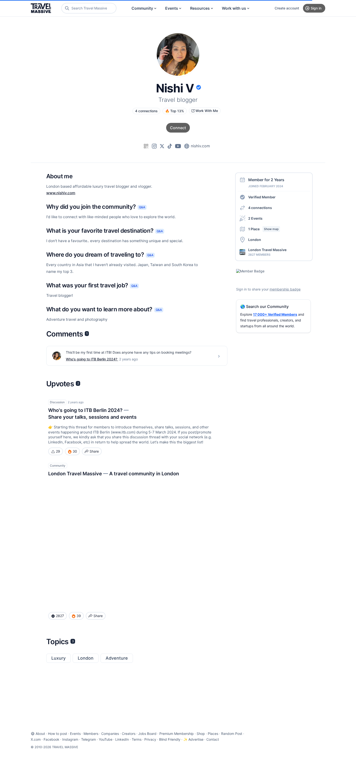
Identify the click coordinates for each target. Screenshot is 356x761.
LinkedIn (122, 739)
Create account (287, 8)
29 (58, 451)
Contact (212, 739)
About (40, 733)
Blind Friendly (169, 739)
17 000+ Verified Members (275, 315)
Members (91, 733)
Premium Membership (176, 733)
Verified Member (262, 197)
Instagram (70, 739)
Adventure (117, 658)
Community (142, 8)
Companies (110, 733)
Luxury (58, 658)
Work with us (234, 8)
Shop (201, 733)
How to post (57, 733)
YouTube (105, 739)
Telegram (88, 739)
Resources (200, 8)
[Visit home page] (41, 8)
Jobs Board (147, 733)
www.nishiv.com (60, 193)
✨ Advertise (193, 739)
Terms (136, 739)
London (85, 658)
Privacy (150, 739)
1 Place (263, 229)
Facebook (51, 739)
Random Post (231, 733)
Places (213, 733)
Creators (128, 733)
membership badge (285, 289)
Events (171, 8)
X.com (36, 739)
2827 (60, 616)
